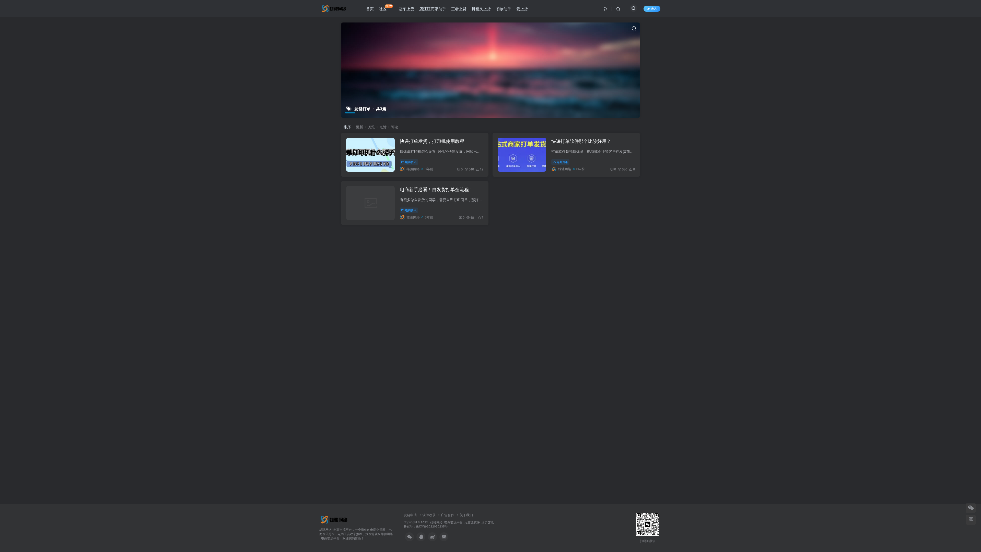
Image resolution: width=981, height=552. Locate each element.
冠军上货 (406, 8)
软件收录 (429, 514)
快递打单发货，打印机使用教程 (432, 140)
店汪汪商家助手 (432, 8)
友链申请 (410, 514)
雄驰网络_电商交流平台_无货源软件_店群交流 (462, 522)
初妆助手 (503, 8)
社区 (385, 7)
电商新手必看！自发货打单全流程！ (436, 189)
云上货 (522, 8)
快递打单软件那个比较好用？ (581, 140)
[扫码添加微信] (971, 508)
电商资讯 (410, 162)
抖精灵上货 (481, 8)
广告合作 (447, 514)
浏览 (371, 126)
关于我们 (466, 514)
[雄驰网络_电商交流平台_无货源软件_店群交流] (334, 519)
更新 (359, 126)
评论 (394, 126)
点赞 (383, 126)
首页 (370, 8)
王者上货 (458, 8)
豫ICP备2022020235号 (432, 526)
